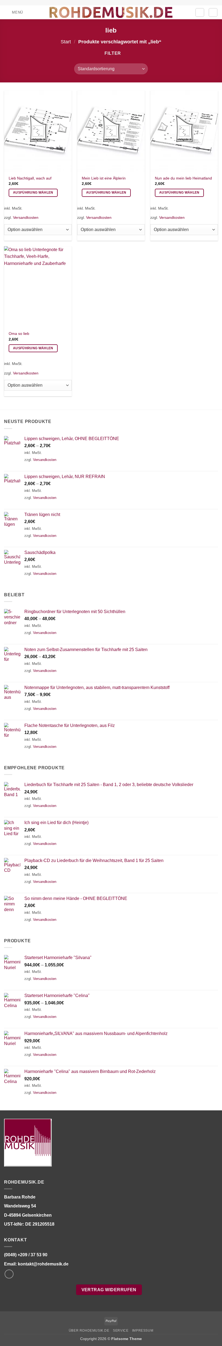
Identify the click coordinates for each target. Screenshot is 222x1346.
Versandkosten (25, 217)
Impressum (143, 1330)
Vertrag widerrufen (108, 1289)
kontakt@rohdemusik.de (43, 1264)
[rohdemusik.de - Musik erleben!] (111, 12)
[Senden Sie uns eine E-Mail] (9, 1274)
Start (66, 41)
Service (120, 1330)
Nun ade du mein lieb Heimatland (183, 178)
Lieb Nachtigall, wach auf (30, 178)
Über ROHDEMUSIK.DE (89, 1330)
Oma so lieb (19, 333)
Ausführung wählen (33, 192)
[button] (13, 12)
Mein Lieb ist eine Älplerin (104, 178)
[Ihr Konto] (199, 12)
